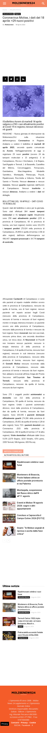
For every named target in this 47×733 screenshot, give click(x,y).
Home (5, 10)
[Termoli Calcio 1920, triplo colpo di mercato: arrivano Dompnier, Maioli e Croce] (9, 621)
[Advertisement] (23, 51)
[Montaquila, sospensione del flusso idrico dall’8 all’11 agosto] (9, 493)
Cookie (33, 722)
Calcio (20, 626)
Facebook (26, 725)
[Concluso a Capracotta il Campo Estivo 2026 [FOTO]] (9, 518)
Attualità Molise (15, 10)
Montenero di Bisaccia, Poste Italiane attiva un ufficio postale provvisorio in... (31, 607)
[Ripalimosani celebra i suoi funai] (9, 465)
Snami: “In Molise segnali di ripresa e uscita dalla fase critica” (30, 531)
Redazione (9, 25)
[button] (43, 3)
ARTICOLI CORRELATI (13, 451)
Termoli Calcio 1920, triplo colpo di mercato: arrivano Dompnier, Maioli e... (29, 621)
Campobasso (23, 638)
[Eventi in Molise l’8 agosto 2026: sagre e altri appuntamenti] (9, 505)
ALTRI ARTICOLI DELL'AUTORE (16, 455)
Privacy (24, 722)
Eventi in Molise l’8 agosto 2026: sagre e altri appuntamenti (30, 505)
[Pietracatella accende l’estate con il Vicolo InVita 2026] (9, 635)
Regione (17, 14)
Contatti (15, 722)
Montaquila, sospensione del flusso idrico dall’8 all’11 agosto (29, 493)
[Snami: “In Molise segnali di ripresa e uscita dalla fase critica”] (9, 531)
